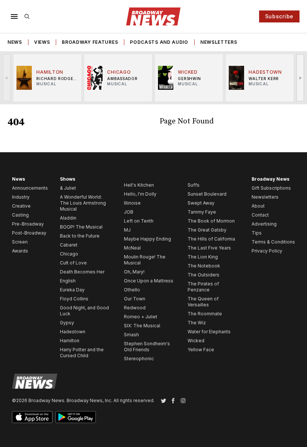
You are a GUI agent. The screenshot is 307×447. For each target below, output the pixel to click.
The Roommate (205, 313)
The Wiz (197, 322)
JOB (128, 212)
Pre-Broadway (28, 224)
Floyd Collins (74, 298)
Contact (260, 215)
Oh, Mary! (134, 272)
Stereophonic (139, 358)
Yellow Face (201, 349)
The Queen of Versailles (203, 301)
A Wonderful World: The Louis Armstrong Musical (83, 203)
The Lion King (203, 257)
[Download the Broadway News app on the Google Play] (75, 417)
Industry (21, 197)
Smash (131, 334)
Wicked (196, 340)
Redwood (135, 307)
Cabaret (68, 245)
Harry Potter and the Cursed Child (82, 352)
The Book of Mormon (211, 221)
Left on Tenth (139, 221)
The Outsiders (203, 275)
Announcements (30, 188)
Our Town (134, 298)
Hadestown (72, 331)
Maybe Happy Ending (147, 239)
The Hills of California (211, 239)
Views (42, 42)
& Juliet (68, 188)
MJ (127, 230)
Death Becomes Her (82, 272)
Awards (20, 251)
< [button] (7, 77)
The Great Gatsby (207, 230)
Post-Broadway (29, 233)
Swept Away (201, 203)
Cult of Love (73, 263)
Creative (21, 206)
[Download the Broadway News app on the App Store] (32, 417)
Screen (20, 242)
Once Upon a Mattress (148, 281)
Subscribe (279, 16)
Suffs (194, 185)
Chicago (69, 254)
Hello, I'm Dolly (140, 194)
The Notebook (204, 266)
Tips (257, 233)
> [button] (300, 77)
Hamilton (69, 340)
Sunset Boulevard (207, 194)
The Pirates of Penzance (203, 287)
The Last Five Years (209, 248)
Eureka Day (72, 290)
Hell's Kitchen (139, 185)
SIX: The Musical (142, 325)
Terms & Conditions (273, 242)
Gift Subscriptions (271, 188)
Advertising (264, 224)
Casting (20, 215)
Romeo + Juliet (140, 316)
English (68, 281)
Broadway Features (90, 42)
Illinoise (132, 203)
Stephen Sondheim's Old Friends (147, 346)
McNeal (132, 248)
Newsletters (218, 42)
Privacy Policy (267, 251)
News (14, 42)
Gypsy (67, 322)
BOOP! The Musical (81, 227)
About (258, 206)
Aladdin (68, 218)
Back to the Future (80, 236)
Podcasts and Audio (159, 42)
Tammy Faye (202, 212)
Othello (132, 290)
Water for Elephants (209, 331)
